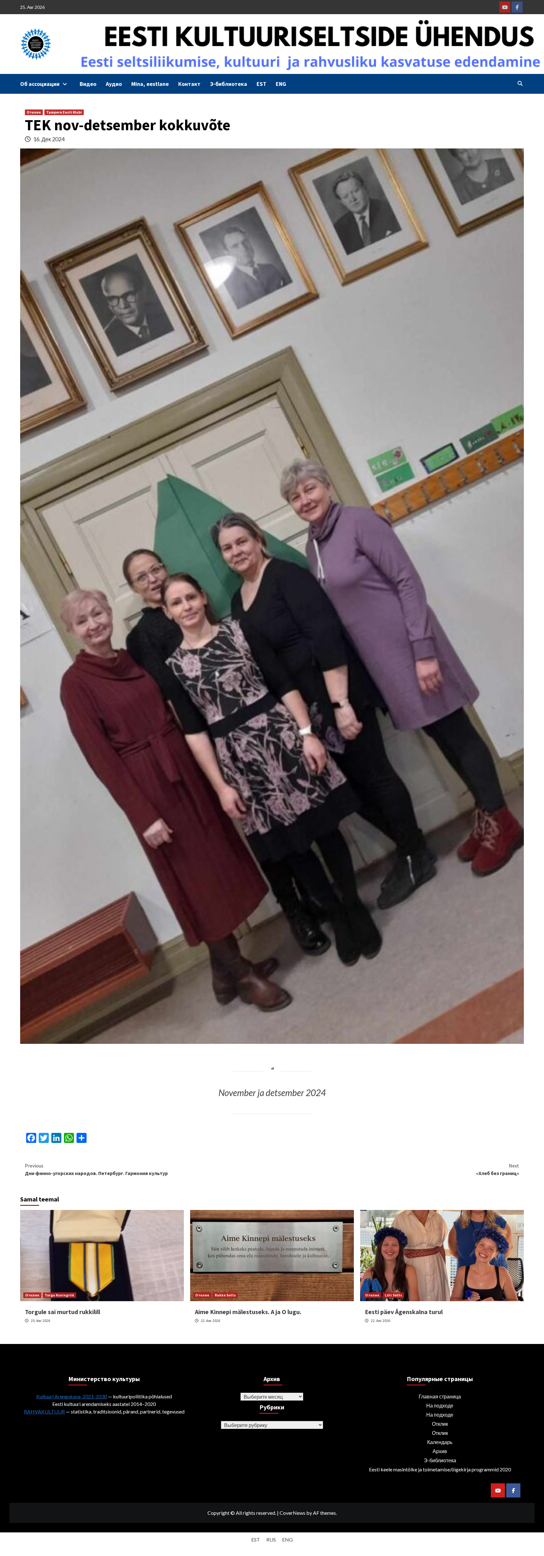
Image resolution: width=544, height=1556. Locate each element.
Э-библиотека (228, 83)
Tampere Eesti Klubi (64, 112)
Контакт (189, 83)
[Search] (520, 83)
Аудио (114, 83)
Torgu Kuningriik (59, 1295)
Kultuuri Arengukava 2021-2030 (71, 1396)
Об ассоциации (40, 83)
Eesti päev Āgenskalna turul (404, 1312)
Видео (88, 83)
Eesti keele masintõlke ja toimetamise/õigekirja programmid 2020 (440, 1469)
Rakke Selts (225, 1295)
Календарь (439, 1442)
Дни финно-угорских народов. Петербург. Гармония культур (96, 1169)
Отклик (34, 112)
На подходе (439, 1405)
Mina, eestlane (150, 83)
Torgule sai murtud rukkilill (62, 1312)
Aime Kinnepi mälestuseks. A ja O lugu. (248, 1312)
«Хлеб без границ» (497, 1169)
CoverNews (292, 1513)
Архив (440, 1451)
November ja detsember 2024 (272, 1092)
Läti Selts (393, 1295)
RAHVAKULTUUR (44, 1411)
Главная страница (440, 1396)
